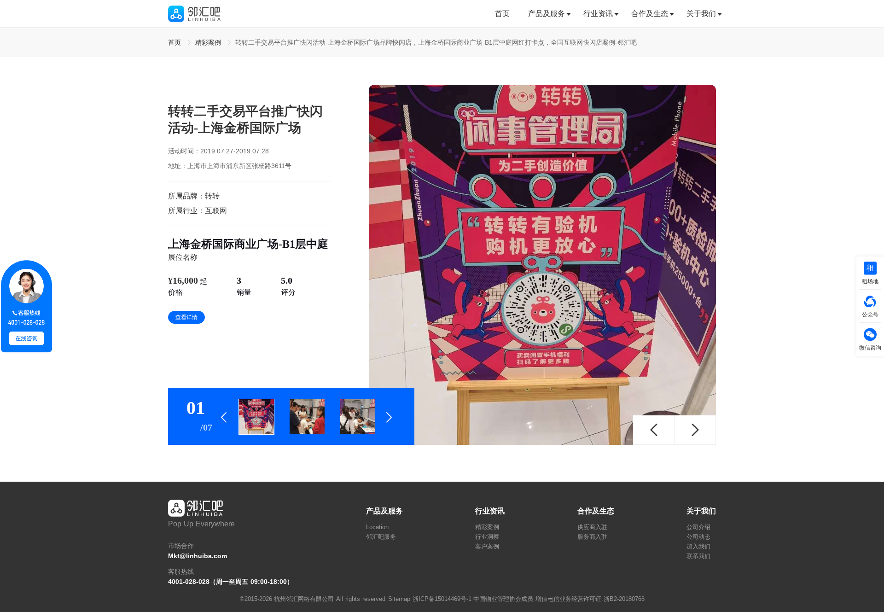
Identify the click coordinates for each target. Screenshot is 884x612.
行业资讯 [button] (598, 13)
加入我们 (698, 546)
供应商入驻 (592, 527)
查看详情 (186, 317)
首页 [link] (175, 42)
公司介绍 (698, 527)
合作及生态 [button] (649, 13)
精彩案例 (487, 527)
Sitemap (399, 598)
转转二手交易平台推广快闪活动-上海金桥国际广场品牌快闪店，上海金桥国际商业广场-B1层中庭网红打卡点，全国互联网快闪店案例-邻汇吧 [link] (436, 42)
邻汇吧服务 (381, 537)
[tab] (507, 14)
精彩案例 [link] (209, 42)
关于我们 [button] (701, 13)
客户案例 (487, 546)
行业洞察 (487, 537)
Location (377, 527)
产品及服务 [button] (546, 13)
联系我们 (698, 556)
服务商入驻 (592, 537)
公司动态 (698, 537)
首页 (502, 13)
